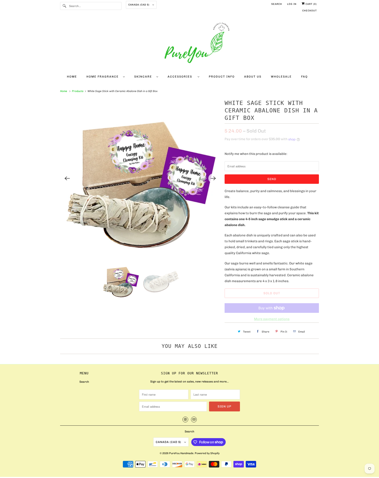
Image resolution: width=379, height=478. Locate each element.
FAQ (304, 76)
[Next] (213, 178)
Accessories (181, 76)
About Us (252, 76)
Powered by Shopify (207, 453)
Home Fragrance (103, 76)
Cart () (311, 4)
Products (78, 91)
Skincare (144, 76)
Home (72, 76)
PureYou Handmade (181, 453)
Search (276, 4)
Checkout (309, 10)
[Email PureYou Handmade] (194, 419)
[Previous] (67, 178)
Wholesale (281, 76)
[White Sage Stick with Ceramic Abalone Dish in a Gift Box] (140, 178)
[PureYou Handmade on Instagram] (185, 419)
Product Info (222, 76)
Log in (292, 4)
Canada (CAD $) (139, 4)
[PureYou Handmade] (189, 44)
